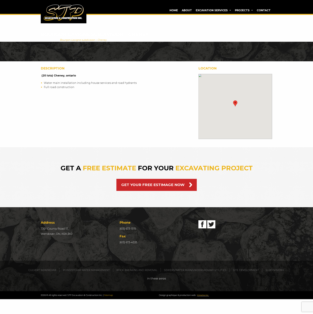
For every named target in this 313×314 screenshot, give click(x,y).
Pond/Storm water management (86, 270)
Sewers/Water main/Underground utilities (195, 270)
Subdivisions (275, 270)
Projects (242, 10)
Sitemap (108, 295)
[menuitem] (173, 10)
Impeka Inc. (203, 295)
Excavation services (212, 10)
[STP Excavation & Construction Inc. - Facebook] (202, 224)
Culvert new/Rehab (42, 270)
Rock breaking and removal (136, 270)
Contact (264, 10)
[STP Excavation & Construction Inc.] (63, 12)
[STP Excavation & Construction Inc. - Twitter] (211, 224)
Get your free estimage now (153, 184)
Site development (246, 270)
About (187, 10)
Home (174, 10)
